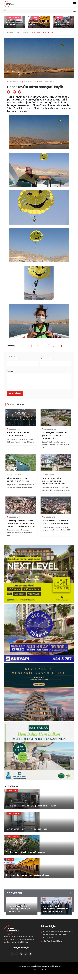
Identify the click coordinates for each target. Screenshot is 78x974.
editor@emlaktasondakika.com (53, 941)
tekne (27, 346)
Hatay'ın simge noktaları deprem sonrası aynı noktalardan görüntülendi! (54, 481)
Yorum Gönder (15, 393)
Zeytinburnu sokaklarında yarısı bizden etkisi (38, 22)
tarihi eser (44, 346)
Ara (74, 11)
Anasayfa (11, 32)
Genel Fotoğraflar (23, 32)
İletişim (41, 970)
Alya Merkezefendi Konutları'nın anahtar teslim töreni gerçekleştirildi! (20, 909)
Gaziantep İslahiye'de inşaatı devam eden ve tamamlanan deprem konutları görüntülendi (21, 523)
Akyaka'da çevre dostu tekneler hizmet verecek (18, 479)
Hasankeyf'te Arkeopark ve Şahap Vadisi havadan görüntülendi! (54, 435)
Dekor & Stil (12, 790)
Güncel (10, 860)
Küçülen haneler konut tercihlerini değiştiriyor (26, 829)
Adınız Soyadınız (13, 359)
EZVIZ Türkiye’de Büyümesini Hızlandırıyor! (55, 910)
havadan (65, 346)
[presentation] (69, 893)
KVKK (47, 970)
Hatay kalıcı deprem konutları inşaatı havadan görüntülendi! (56, 522)
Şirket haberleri (50, 898)
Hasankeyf (19, 346)
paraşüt (35, 346)
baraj (52, 346)
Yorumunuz (10, 371)
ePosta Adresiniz (46, 359)
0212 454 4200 (48, 937)
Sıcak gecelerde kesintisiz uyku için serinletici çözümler (31, 806)
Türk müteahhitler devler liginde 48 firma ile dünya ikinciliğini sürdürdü (62, 21)
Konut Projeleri (13, 837)
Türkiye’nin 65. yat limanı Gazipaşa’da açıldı (18, 434)
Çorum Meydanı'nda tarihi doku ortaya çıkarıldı (14, 22)
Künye (36, 970)
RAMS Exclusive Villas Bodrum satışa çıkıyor (25, 852)
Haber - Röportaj (13, 813)
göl (58, 346)
